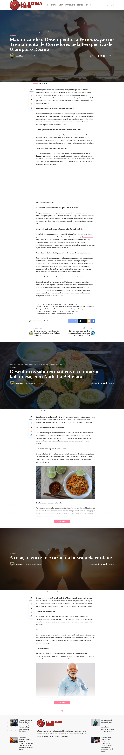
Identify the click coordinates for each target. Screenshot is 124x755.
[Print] (106, 56)
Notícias (13, 35)
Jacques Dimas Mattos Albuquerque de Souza (66, 598)
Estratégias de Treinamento (44, 309)
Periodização (75, 311)
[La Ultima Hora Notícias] (26, 5)
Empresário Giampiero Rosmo (84, 306)
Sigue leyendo (62, 521)
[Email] (104, 56)
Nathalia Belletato (56, 417)
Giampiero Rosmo (64, 92)
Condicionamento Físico (71, 304)
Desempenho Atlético (67, 306)
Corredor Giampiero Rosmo (45, 306)
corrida (57, 306)
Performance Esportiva (62, 311)
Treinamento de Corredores (65, 313)
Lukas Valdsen (19, 56)
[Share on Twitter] (101, 56)
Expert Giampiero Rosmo (62, 309)
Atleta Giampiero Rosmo (48, 304)
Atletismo (59, 304)
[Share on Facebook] (98, 56)
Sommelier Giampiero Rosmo (45, 313)
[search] (104, 5)
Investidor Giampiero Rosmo (45, 311)
